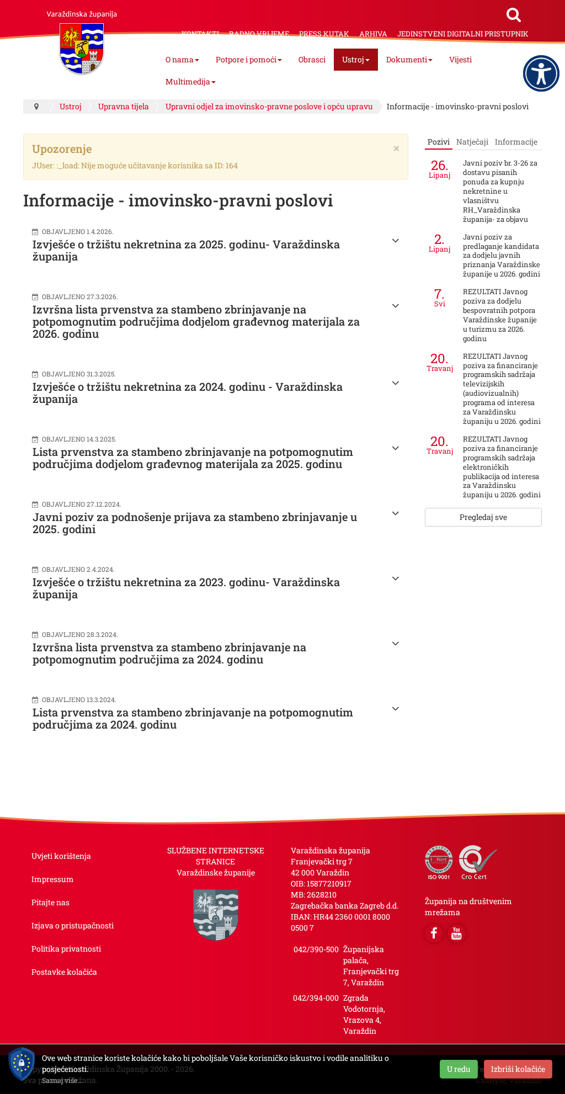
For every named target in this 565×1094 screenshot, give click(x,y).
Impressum (52, 879)
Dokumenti (406, 59)
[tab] (438, 142)
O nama (180, 59)
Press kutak (324, 34)
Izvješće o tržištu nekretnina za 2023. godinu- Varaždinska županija (186, 588)
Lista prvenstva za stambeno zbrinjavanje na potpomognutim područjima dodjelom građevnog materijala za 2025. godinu (193, 457)
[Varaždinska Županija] (81, 38)
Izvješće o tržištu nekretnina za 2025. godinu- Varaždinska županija (186, 250)
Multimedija (188, 81)
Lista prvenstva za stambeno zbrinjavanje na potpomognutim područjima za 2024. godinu (193, 718)
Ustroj (353, 59)
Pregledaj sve (483, 517)
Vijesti (460, 59)
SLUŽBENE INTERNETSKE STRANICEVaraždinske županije (215, 861)
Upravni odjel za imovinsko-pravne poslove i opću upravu (269, 106)
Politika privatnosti (66, 948)
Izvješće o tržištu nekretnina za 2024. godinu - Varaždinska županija (188, 392)
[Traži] (513, 15)
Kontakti (200, 34)
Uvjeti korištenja (61, 856)
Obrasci (312, 59)
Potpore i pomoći (246, 59)
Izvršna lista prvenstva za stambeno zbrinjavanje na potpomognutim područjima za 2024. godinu (169, 653)
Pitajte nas (50, 902)
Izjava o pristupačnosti (72, 925)
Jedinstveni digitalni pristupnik (463, 34)
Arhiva (373, 34)
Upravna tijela (123, 106)
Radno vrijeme (259, 34)
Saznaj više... (62, 1080)
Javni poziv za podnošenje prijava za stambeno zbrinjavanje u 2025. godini (195, 522)
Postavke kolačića (64, 971)
